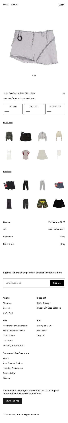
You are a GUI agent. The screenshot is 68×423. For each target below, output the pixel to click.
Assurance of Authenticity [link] (15, 326)
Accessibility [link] (9, 373)
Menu (5, 5)
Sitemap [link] (6, 378)
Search (14, 5)
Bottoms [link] (7, 172)
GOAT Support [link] (43, 303)
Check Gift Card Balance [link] (49, 308)
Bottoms (25, 98)
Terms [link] (6, 358)
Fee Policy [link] (42, 331)
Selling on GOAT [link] (45, 326)
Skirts (33, 98)
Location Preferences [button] (13, 368)
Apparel (16, 98)
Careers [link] (6, 308)
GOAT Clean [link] (9, 336)
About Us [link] (7, 303)
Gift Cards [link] (8, 341)
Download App (12, 401)
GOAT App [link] (8, 313)
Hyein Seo (7, 98)
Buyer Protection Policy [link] (14, 331)
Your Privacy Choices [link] (13, 363)
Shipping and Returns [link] (13, 345)
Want (61, 5)
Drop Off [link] (40, 336)
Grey (62, 244)
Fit (64, 94)
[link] (9, 136)
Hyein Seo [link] (8, 123)
